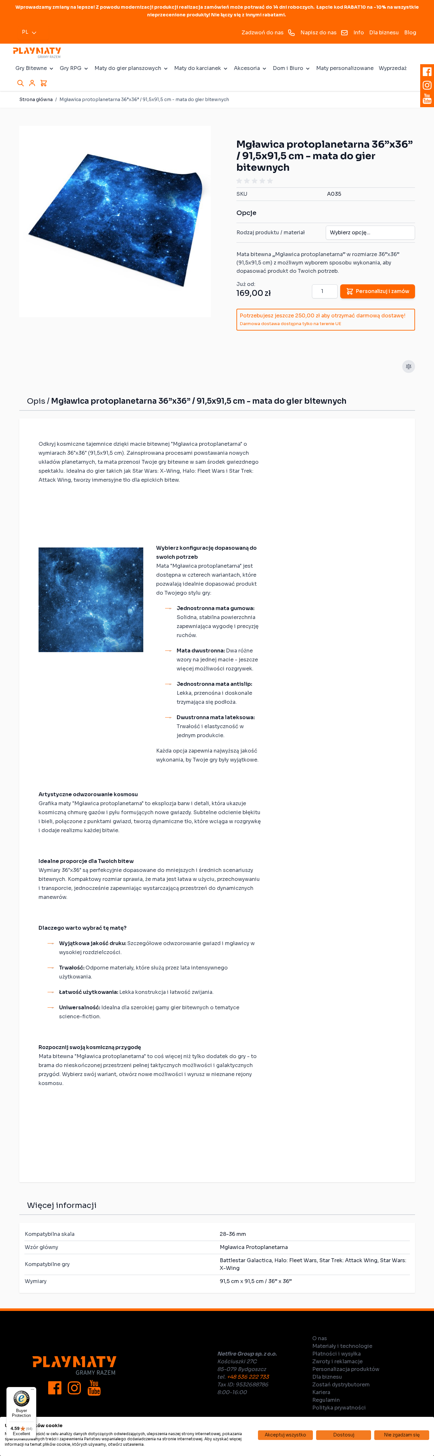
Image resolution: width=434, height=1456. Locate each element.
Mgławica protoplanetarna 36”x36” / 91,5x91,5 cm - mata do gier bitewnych (144, 99)
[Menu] (32, 1391)
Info (358, 32)
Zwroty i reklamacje (337, 1361)
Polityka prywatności (339, 1407)
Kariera (321, 1392)
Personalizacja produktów (345, 1369)
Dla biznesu (384, 32)
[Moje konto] (32, 83)
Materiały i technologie (342, 1346)
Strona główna (36, 99)
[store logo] (37, 52)
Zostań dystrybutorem (341, 1384)
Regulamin (326, 1400)
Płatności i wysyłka (336, 1353)
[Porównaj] (408, 366)
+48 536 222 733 (248, 1377)
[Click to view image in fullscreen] (115, 221)
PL (25, 32)
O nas (319, 1338)
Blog (410, 32)
